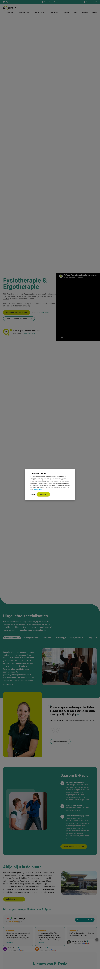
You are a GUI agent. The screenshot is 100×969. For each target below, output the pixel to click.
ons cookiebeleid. (38, 489)
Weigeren (33, 494)
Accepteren (43, 494)
